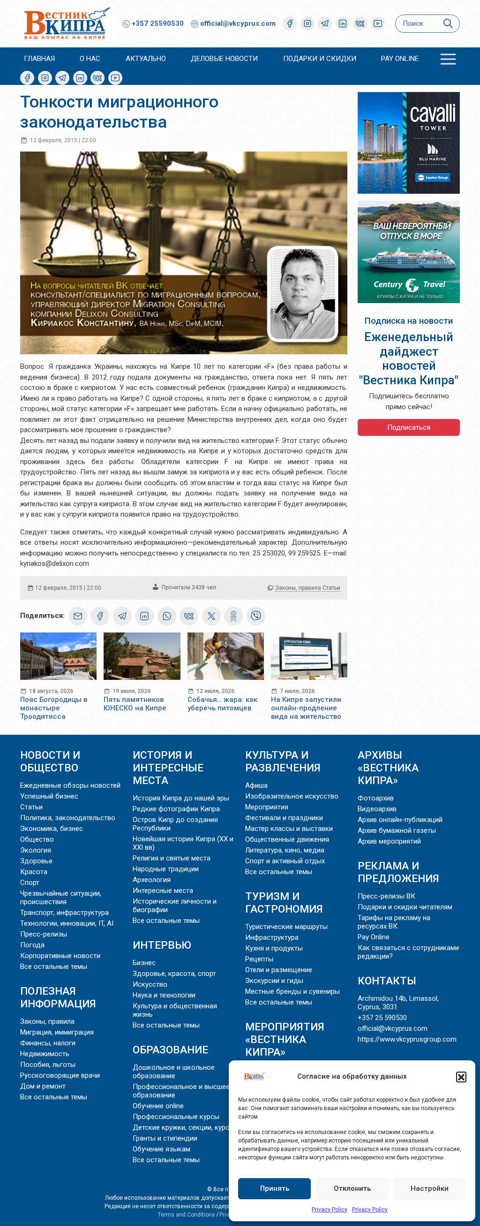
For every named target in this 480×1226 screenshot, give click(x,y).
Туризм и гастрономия (284, 902)
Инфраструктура (272, 937)
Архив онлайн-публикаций (400, 819)
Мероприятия (266, 807)
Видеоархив (377, 809)
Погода (32, 945)
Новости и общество (50, 761)
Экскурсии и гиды (274, 980)
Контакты (387, 981)
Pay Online (400, 58)
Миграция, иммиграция (57, 1032)
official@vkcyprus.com (238, 23)
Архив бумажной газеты (397, 830)
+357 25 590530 (382, 1017)
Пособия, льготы (47, 1064)
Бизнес (144, 963)
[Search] (447, 23)
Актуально (146, 58)
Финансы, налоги (47, 1043)
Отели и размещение (278, 970)
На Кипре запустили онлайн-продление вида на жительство (306, 708)
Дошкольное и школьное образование (174, 1071)
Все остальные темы (53, 966)
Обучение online (158, 1106)
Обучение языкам (161, 1149)
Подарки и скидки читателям (405, 907)
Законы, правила (298, 588)
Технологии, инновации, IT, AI (66, 923)
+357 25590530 (157, 23)
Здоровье (36, 861)
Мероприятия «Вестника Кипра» (284, 1039)
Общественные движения (287, 839)
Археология (152, 880)
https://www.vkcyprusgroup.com (407, 1039)
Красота (33, 872)
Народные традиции (166, 869)
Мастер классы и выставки (289, 828)
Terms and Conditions (186, 1214)
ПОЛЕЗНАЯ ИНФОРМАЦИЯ (58, 997)
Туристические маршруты (286, 926)
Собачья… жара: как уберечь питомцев (222, 703)
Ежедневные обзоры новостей (70, 785)
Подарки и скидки (319, 58)
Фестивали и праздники (284, 818)
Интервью (162, 945)
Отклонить (352, 1188)
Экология (35, 850)
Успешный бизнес (49, 796)
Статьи (331, 588)
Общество (37, 839)
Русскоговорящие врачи (60, 1075)
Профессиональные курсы (176, 1116)
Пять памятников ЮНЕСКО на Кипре (135, 703)
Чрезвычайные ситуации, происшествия (60, 897)
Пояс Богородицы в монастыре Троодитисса (53, 708)
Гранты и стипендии (165, 1138)
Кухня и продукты (274, 948)
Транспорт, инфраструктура (64, 912)
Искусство (150, 984)
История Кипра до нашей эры (181, 798)
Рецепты (259, 959)
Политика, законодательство (67, 818)
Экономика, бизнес (51, 828)
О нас (90, 58)
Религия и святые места (171, 858)
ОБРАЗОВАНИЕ (170, 1049)
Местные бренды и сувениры (292, 991)
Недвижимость (44, 1054)
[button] (461, 1076)
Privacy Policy (329, 1209)
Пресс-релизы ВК (386, 896)
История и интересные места (168, 767)
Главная (39, 58)
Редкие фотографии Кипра (176, 809)
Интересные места (163, 890)
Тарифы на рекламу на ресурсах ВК (394, 922)
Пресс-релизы (43, 934)
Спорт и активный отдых (285, 861)
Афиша (256, 785)
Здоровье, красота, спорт (174, 973)
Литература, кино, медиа (284, 850)
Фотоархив (376, 798)
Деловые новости (224, 58)
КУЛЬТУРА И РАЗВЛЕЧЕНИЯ (283, 761)
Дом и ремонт (43, 1086)
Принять (274, 1188)
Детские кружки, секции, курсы (183, 1127)
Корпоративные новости (60, 956)
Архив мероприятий (389, 841)
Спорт (29, 882)
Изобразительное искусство (291, 796)
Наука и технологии (164, 995)
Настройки (430, 1188)
